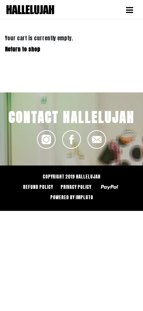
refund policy (38, 187)
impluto (84, 197)
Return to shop (22, 49)
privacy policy (76, 187)
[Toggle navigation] (129, 10)
